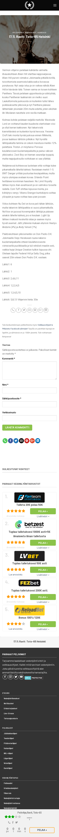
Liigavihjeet (8, 758)
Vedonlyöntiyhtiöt (10, 808)
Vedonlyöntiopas (10, 778)
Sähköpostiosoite (11, 398)
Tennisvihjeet (9, 738)
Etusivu (5, 693)
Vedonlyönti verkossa (12, 803)
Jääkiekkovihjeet (10, 733)
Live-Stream (9, 713)
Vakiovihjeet (8, 748)
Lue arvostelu (15, 574)
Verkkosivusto (9, 412)
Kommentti (8, 358)
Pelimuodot (8, 783)
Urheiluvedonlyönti (11, 788)
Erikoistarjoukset (10, 708)
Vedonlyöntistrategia (12, 798)
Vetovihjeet (8, 763)
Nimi (5, 385)
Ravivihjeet (30, 33)
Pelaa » (42, 830)
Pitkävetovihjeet (10, 743)
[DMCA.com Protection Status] (34, 677)
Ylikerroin (7, 793)
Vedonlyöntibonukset (12, 698)
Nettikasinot (9, 703)
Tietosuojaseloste (11, 718)
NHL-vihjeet (8, 753)
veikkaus (41, 33)
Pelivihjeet (18, 33)
